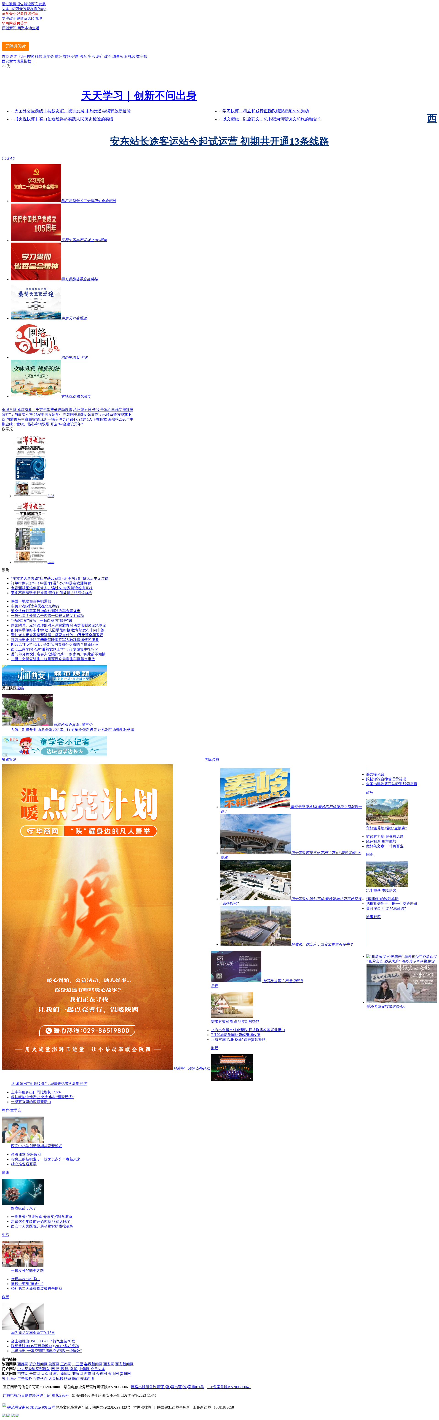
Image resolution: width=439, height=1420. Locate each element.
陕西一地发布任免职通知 (31, 601)
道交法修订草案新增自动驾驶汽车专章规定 (45, 611)
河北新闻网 (62, 1374)
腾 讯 (64, 1369)
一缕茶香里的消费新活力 (31, 1102)
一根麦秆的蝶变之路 (27, 1270)
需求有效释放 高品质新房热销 (235, 1021)
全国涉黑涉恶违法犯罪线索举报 (391, 784)
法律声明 (87, 1378)
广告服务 (24, 1378)
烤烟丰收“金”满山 (25, 1279)
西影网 (89, 1374)
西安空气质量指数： (18, 61)
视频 (131, 56)
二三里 (77, 1364)
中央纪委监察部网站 (33, 1369)
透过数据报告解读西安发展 (24, 4)
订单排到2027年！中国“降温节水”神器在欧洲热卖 (51, 583)
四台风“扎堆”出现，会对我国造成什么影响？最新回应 (54, 644)
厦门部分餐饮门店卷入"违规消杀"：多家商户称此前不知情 (58, 654)
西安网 (108, 1364)
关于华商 (9, 1378)
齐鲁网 (77, 1374)
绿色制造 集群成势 (381, 841)
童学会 (48, 56)
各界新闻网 (93, 1364)
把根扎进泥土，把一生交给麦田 (391, 904)
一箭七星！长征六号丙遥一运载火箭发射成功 (47, 616)
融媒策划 (9, 759)
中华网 (84, 1369)
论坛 (22, 56)
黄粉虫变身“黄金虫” (27, 1284)
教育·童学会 (11, 1110)
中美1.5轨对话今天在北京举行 (35, 606)
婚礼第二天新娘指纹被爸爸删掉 (36, 1288)
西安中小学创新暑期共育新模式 (36, 1146)
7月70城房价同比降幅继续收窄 (235, 1035)
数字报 (141, 56)
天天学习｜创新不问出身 (139, 95)
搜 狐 (74, 1369)
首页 (5, 56)
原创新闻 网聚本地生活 (20, 28)
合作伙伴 (40, 1378)
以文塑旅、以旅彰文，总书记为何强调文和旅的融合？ (271, 119)
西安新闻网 (124, 1364)
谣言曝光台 (375, 774)
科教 (38, 56)
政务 (369, 792)
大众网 (46, 1374)
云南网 (34, 1374)
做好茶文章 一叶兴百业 (385, 846)
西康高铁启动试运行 (53, 729)
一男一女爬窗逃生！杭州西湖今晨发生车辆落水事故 (53, 659)
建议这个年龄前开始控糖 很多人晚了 (40, 1221)
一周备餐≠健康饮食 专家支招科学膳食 (41, 1217)
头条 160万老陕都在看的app (24, 9)
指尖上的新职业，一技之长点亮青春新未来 (45, 1159)
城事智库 (119, 56)
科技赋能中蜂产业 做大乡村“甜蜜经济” (42, 1097)
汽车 (83, 56)
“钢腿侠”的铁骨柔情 (382, 899)
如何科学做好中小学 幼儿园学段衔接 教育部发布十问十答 (57, 630)
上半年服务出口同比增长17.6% (36, 1092)
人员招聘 (55, 1378)
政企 (108, 56)
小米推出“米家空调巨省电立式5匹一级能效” (46, 1351)
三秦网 (65, 1364)
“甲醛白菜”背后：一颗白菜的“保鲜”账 (41, 620)
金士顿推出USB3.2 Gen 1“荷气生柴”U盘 (43, 1341)
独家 (30, 56)
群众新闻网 (38, 1364)
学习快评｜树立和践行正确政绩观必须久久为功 (265, 111)
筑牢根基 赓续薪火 (381, 890)
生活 (91, 56)
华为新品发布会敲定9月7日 (33, 1333)
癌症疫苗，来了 (24, 1208)
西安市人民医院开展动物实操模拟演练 (42, 1226)
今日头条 (98, 1369)
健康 (75, 56)
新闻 (13, 56)
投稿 (20, 688)
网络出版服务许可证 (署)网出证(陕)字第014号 (167, 1387)
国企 (369, 855)
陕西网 (53, 1364)
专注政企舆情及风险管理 (22, 18)
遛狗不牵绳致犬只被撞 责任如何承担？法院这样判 (51, 593)
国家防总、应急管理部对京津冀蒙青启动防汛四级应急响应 (58, 625)
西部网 (22, 1364)
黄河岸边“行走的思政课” (386, 908)
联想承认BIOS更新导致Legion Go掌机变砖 (45, 1346)
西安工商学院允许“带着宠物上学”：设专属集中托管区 (54, 649)
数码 (66, 56)
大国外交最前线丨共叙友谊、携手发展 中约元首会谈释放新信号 (72, 111)
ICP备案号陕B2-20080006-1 (229, 1387)
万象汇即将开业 (24, 729)
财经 (58, 56)
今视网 (101, 1374)
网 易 (55, 1369)
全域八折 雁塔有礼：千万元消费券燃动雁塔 (37, 410)
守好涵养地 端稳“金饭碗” (386, 828)
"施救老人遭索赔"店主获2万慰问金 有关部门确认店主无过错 (59, 578)
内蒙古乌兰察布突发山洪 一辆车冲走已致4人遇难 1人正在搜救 (56, 419)
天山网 (113, 1374)
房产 (99, 56)
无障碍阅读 (15, 46)
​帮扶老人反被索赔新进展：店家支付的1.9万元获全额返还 (57, 635)
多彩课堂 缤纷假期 (26, 1154)
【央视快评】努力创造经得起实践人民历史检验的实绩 (63, 119)
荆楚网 (22, 1374)
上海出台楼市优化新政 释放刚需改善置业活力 (248, 1030)
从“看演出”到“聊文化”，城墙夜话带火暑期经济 (49, 1084)
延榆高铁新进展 (84, 729)
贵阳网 (125, 1374)
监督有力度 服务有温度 (385, 836)
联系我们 (71, 1378)
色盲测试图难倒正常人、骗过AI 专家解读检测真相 (52, 588)
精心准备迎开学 (24, 1164)
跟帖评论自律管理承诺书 (386, 779)
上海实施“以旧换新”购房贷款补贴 (238, 1039)
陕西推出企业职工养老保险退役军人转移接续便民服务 (55, 640)
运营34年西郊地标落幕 (116, 729)
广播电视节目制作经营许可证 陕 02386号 (36, 1395)
